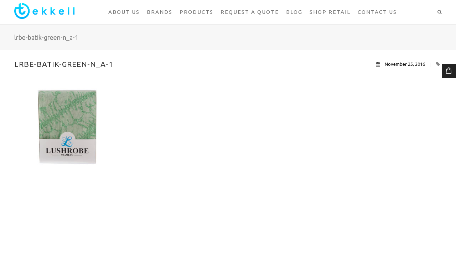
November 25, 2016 (405, 64)
